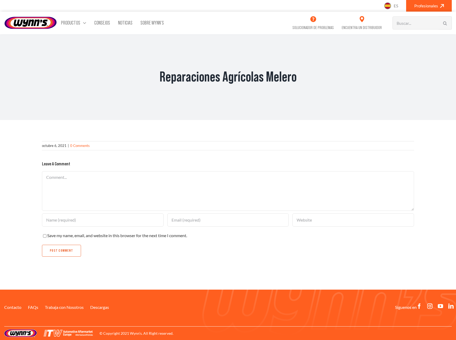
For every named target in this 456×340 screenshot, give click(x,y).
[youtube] (440, 306)
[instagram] (430, 306)
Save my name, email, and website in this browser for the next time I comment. (117, 235)
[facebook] (419, 306)
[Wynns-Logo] (30, 18)
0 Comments (80, 145)
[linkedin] (451, 306)
